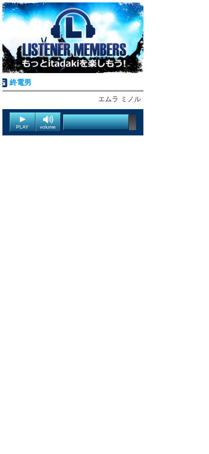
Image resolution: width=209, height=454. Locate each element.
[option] (72, 37)
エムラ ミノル (119, 99)
